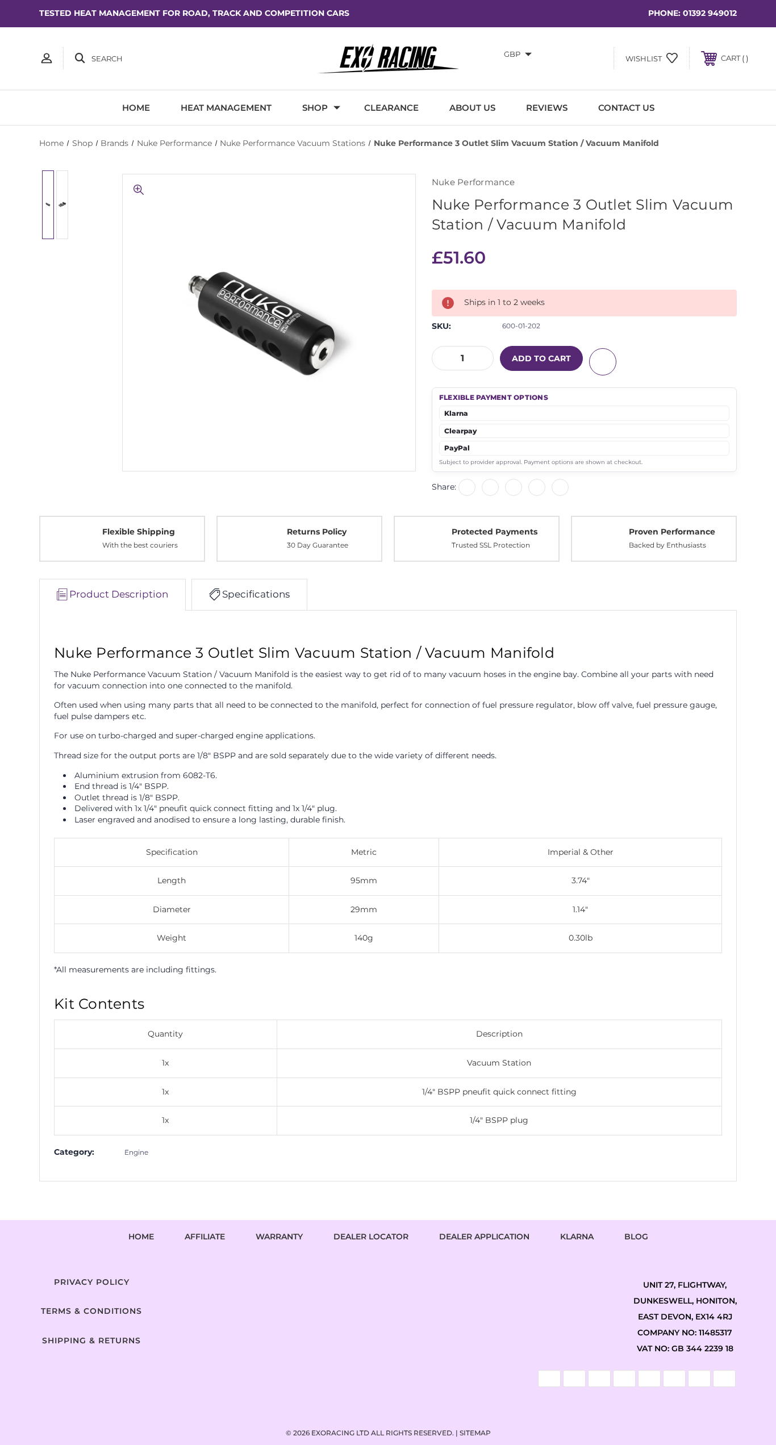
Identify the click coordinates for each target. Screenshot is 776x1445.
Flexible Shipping (138, 532)
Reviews (547, 107)
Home (136, 107)
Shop (315, 107)
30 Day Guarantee (317, 545)
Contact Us (626, 107)
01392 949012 (710, 13)
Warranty (279, 1236)
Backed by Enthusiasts (667, 545)
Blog (636, 1236)
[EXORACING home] (388, 58)
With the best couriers (140, 545)
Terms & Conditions (91, 1311)
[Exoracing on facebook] (353, 1279)
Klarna (577, 1236)
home (141, 1236)
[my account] (46, 58)
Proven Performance (672, 532)
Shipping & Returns (91, 1340)
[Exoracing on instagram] (388, 1279)
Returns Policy (317, 532)
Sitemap (475, 1433)
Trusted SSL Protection (491, 545)
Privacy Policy (92, 1282)
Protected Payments (494, 532)
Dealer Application (484, 1236)
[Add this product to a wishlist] (602, 361)
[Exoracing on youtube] (422, 1279)
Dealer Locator (370, 1236)
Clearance (391, 107)
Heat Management (226, 107)
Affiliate (205, 1236)
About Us (472, 107)
